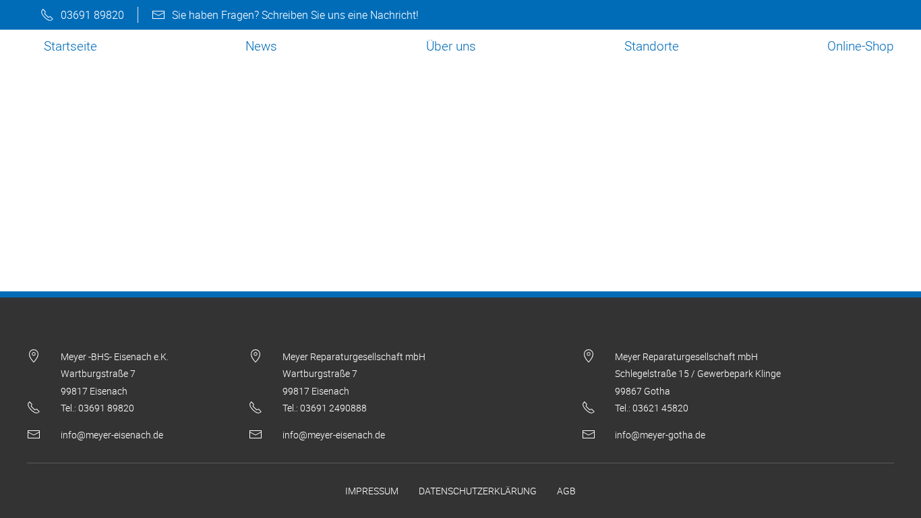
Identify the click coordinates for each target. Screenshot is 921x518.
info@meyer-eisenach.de (112, 434)
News (261, 46)
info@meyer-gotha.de (660, 434)
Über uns (451, 46)
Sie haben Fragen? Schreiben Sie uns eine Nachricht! (295, 14)
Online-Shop (860, 46)
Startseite (70, 46)
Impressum (371, 490)
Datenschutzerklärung (478, 490)
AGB (566, 490)
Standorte (651, 46)
